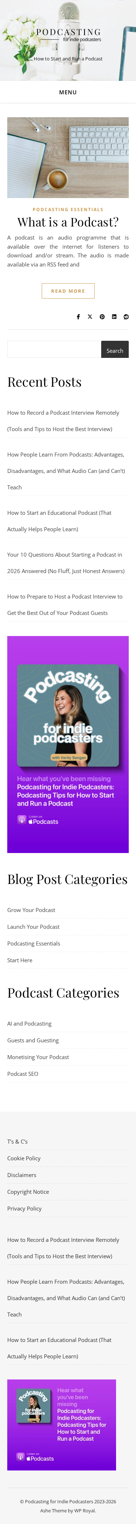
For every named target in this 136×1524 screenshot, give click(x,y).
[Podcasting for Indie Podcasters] (68, 34)
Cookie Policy (24, 1158)
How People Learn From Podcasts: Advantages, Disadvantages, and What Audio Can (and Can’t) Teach (66, 471)
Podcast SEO (22, 1073)
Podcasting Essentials (68, 209)
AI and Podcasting (29, 1023)
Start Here (19, 960)
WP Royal (84, 1510)
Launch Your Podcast (33, 926)
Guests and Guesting (33, 1040)
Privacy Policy (24, 1208)
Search (115, 350)
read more (68, 291)
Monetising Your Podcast (38, 1057)
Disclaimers (21, 1174)
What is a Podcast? (68, 221)
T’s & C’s (17, 1141)
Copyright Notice (28, 1191)
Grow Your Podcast (31, 909)
